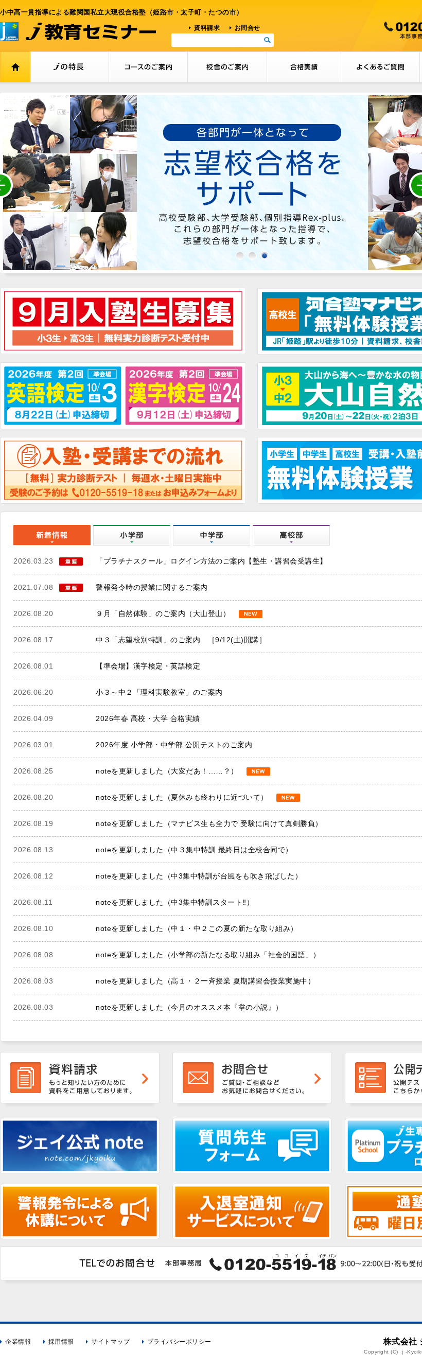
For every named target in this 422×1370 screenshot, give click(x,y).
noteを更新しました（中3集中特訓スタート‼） (175, 902)
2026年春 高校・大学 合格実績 (148, 718)
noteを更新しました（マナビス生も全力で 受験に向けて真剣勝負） (209, 823)
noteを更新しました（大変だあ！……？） (167, 771)
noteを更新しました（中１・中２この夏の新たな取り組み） (197, 928)
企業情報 (18, 1341)
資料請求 (207, 27)
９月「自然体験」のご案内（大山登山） (163, 613)
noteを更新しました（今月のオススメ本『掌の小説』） (189, 1007)
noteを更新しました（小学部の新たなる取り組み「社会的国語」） (208, 955)
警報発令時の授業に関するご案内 (152, 587)
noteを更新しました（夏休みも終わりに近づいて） (182, 797)
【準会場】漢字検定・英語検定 (148, 666)
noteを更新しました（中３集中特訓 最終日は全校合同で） (194, 850)
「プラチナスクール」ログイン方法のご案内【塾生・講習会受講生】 (211, 561)
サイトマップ (110, 1341)
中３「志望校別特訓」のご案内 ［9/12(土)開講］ (181, 640)
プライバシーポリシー (179, 1341)
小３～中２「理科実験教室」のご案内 (159, 692)
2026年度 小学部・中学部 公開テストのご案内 (174, 745)
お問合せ (247, 27)
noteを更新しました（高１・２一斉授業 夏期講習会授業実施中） (205, 981)
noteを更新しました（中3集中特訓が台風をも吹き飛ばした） (199, 876)
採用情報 (61, 1341)
